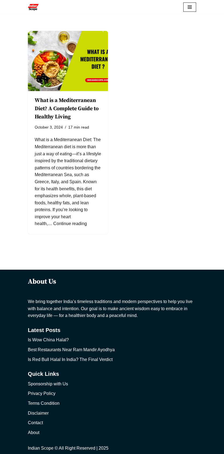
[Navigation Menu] (189, 7)
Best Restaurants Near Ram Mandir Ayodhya (71, 349)
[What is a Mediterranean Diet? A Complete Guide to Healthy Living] (68, 61)
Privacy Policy (41, 393)
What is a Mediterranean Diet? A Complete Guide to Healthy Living (67, 108)
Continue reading (70, 223)
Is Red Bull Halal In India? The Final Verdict (70, 359)
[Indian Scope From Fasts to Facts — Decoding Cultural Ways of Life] (33, 7)
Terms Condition (44, 403)
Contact (35, 422)
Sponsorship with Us (48, 384)
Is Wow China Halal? (48, 339)
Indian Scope (41, 448)
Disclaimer (38, 413)
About (33, 432)
